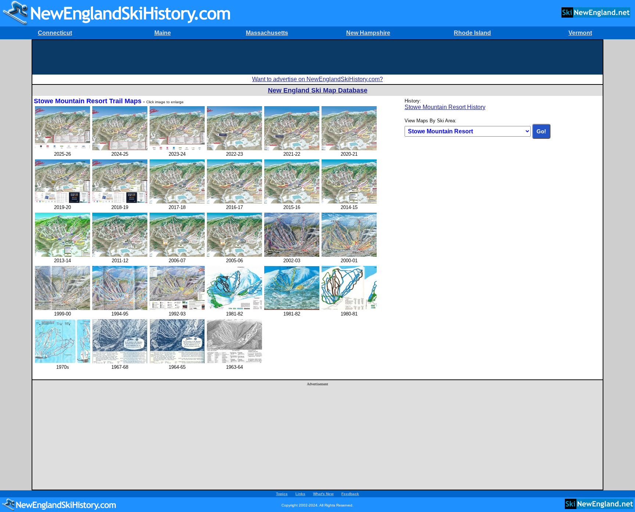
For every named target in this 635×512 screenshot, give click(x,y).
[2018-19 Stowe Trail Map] (119, 202)
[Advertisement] (317, 56)
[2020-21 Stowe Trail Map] (349, 148)
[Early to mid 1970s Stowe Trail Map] (62, 361)
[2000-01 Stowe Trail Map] (349, 255)
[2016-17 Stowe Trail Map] (234, 202)
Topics (282, 494)
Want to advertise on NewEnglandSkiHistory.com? (317, 79)
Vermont (580, 33)
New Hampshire (368, 33)
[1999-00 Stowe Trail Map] (62, 308)
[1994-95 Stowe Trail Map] (119, 308)
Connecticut (55, 33)
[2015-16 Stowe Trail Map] (291, 202)
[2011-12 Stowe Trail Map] (119, 255)
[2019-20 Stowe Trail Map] (62, 202)
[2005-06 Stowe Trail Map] (234, 255)
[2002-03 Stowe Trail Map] (291, 255)
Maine (162, 33)
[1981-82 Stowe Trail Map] (234, 308)
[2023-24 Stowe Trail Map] (177, 148)
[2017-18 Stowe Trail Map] (177, 202)
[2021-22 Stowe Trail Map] (291, 148)
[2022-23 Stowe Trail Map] (234, 148)
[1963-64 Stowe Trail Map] (234, 361)
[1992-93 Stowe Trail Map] (177, 308)
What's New (323, 494)
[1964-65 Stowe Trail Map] (177, 361)
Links (300, 494)
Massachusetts (267, 33)
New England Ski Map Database (317, 90)
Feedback (350, 494)
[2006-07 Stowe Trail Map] (177, 255)
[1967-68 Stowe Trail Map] (119, 361)
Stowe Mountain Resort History (445, 107)
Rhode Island (472, 33)
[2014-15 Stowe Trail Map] (349, 202)
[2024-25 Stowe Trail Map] (119, 148)
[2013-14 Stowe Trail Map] (62, 255)
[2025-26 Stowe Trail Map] (62, 148)
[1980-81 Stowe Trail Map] (349, 308)
